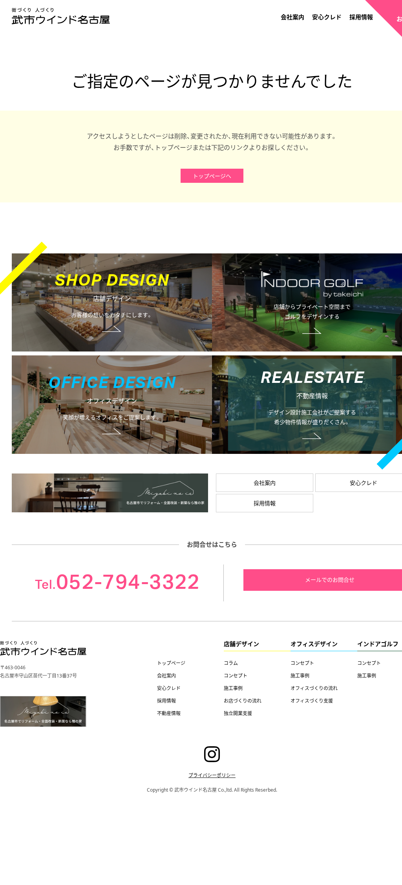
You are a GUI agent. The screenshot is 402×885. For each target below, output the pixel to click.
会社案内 (292, 17)
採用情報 (361, 17)
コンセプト (235, 675)
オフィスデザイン (314, 643)
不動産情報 (169, 713)
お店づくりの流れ (242, 700)
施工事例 (233, 688)
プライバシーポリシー (212, 775)
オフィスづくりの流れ (314, 688)
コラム (231, 662)
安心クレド (327, 17)
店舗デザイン (241, 643)
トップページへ (212, 176)
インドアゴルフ (377, 643)
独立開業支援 (238, 713)
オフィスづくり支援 (312, 700)
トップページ (171, 662)
